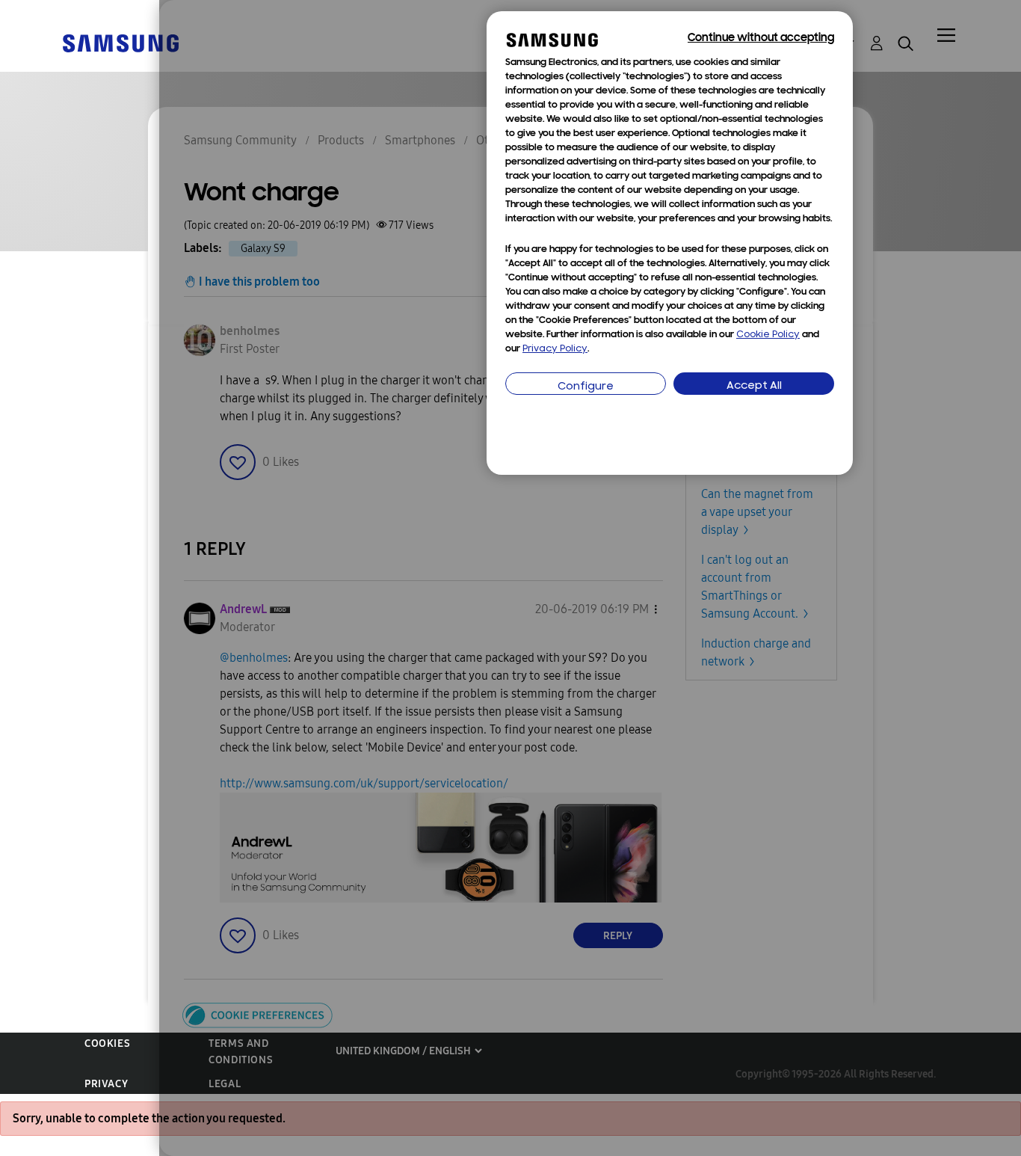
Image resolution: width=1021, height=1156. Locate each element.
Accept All (754, 386)
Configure (586, 387)
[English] (120, 42)
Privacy (106, 1083)
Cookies (107, 1043)
